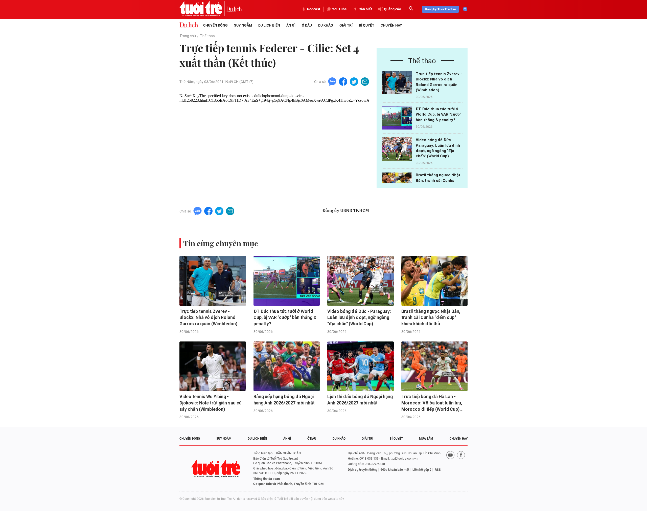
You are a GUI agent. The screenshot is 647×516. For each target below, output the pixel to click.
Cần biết (365, 9)
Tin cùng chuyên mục (220, 243)
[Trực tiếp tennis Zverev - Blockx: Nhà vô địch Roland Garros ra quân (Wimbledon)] (397, 82)
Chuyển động (215, 25)
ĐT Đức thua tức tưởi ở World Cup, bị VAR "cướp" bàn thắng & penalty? (438, 114)
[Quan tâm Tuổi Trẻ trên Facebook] (461, 468)
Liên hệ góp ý (421, 469)
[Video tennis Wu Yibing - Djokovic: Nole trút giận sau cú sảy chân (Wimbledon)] (212, 366)
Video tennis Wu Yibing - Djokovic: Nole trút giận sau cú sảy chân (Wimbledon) (210, 403)
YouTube (339, 9)
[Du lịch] (234, 9)
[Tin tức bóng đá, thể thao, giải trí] (188, 25)
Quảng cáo (392, 9)
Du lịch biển (269, 25)
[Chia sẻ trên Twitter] (354, 81)
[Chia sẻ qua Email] (365, 81)
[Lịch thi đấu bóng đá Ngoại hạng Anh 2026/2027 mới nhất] (360, 366)
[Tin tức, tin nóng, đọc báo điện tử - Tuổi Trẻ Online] (202, 9)
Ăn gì (290, 25)
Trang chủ (187, 36)
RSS (438, 469)
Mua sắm (426, 438)
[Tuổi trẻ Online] (216, 469)
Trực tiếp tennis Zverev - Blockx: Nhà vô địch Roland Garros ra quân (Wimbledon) (208, 317)
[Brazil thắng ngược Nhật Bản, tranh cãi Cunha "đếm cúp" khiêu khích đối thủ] (434, 281)
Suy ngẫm (243, 25)
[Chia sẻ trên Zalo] (332, 81)
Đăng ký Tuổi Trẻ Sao (440, 9)
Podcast (313, 9)
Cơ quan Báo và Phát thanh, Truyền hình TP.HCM (288, 484)
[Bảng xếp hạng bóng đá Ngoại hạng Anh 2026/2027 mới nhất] (286, 366)
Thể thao (207, 36)
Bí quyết (366, 25)
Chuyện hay (391, 25)
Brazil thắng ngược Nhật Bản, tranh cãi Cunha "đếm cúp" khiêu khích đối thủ (430, 317)
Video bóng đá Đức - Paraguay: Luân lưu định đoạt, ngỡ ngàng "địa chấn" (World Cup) (359, 317)
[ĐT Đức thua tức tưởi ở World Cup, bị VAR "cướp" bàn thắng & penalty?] (397, 118)
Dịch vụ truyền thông (362, 469)
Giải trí (346, 25)
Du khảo (325, 25)
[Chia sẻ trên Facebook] (343, 81)
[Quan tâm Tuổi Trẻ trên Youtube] (450, 468)
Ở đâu (307, 25)
